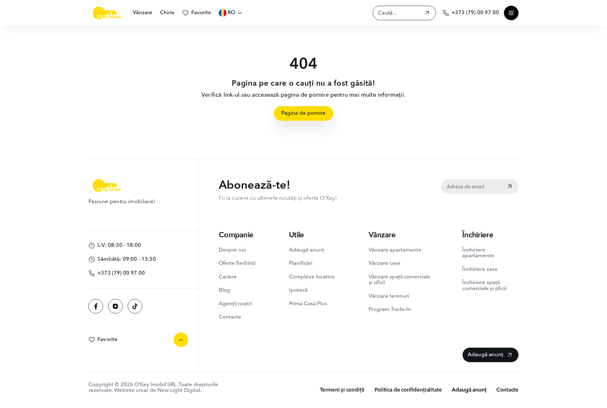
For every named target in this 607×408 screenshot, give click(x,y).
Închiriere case (480, 269)
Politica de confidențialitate (408, 390)
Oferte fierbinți (237, 263)
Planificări (300, 263)
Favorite (201, 12)
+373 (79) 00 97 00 (475, 12)
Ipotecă (298, 290)
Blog (224, 290)
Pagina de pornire (303, 113)
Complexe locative (312, 277)
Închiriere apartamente (478, 253)
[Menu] (511, 13)
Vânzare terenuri (389, 296)
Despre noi (232, 250)
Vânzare (142, 12)
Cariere (228, 277)
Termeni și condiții (342, 390)
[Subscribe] (510, 187)
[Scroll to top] (181, 339)
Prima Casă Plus (308, 304)
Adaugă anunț (306, 250)
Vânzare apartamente (395, 250)
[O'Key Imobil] (107, 13)
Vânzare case (385, 263)
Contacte (230, 317)
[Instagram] (115, 306)
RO (231, 12)
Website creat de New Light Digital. (157, 390)
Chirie (167, 12)
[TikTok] (135, 306)
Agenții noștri (235, 304)
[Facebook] (96, 306)
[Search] (427, 14)
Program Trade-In (390, 309)
